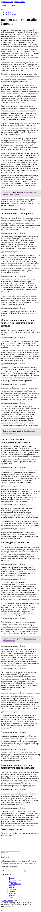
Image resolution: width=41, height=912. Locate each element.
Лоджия (12, 891)
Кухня (11, 887)
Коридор (12, 886)
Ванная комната (15, 880)
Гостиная (12, 882)
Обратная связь (10, 14)
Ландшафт (13, 889)
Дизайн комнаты (19, 2)
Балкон (11, 878)
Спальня (12, 895)
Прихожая (13, 893)
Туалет (11, 897)
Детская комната (15, 884)
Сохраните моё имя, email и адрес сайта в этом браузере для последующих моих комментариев (18, 862)
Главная (8, 12)
